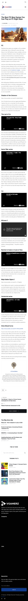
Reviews (3, 522)
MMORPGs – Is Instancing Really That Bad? (12, 433)
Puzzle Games (4, 570)
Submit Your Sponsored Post (7, 549)
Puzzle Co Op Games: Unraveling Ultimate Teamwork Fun (11, 427)
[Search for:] (14, 452)
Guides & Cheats (5, 526)
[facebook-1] (3, 2)
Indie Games (4, 524)
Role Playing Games (5, 541)
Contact (3, 559)
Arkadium (3, 563)
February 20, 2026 (12, 483)
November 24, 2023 (5, 430)
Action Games (4, 536)
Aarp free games (5, 566)
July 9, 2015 (4, 434)
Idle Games (3, 538)
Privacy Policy (4, 554)
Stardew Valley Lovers (6, 573)
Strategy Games (5, 543)
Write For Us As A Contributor (8, 552)
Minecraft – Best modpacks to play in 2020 (11, 422)
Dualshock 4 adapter (16, 70)
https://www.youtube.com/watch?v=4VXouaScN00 (12, 328)
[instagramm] (6, 2)
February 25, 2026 (12, 467)
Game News (4, 519)
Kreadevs (3, 596)
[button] (3, 390)
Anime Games (4, 529)
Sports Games (4, 533)
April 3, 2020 (4, 424)
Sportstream (4, 561)
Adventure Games (5, 531)
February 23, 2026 (12, 475)
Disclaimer (3, 556)
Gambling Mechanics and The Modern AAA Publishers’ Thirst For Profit (11, 438)
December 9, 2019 (5, 440)
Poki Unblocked (4, 568)
